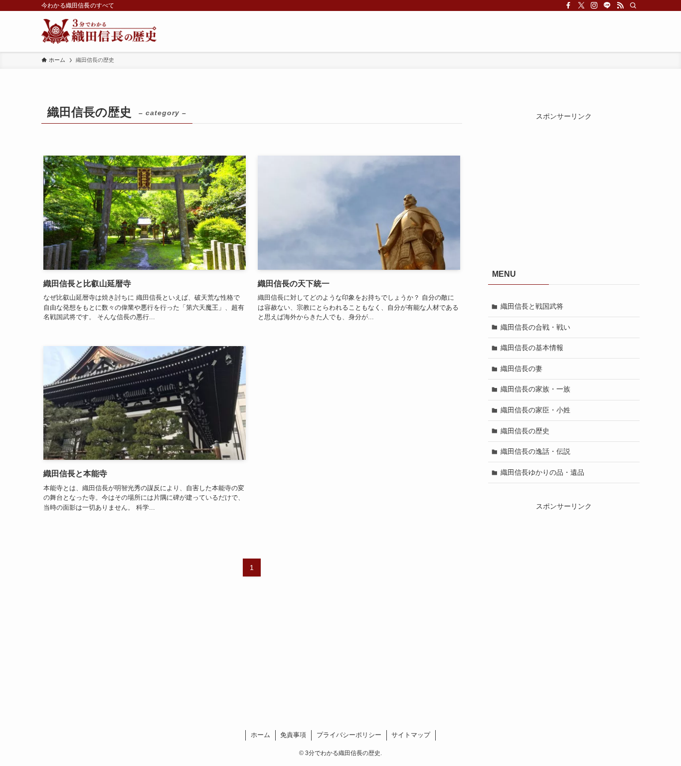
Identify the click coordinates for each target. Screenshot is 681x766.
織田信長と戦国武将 (532, 306)
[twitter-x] (581, 5)
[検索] (633, 5)
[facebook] (568, 5)
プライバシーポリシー (349, 735)
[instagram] (594, 5)
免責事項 (293, 735)
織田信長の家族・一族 (535, 389)
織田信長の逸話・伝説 (535, 451)
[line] (607, 5)
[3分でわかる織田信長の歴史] (99, 31)
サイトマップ (410, 735)
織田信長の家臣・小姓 (535, 410)
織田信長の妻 (521, 369)
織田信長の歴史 (525, 431)
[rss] (620, 5)
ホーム (260, 735)
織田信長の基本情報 (532, 348)
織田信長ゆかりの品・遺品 (542, 472)
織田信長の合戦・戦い (535, 327)
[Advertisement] (564, 184)
